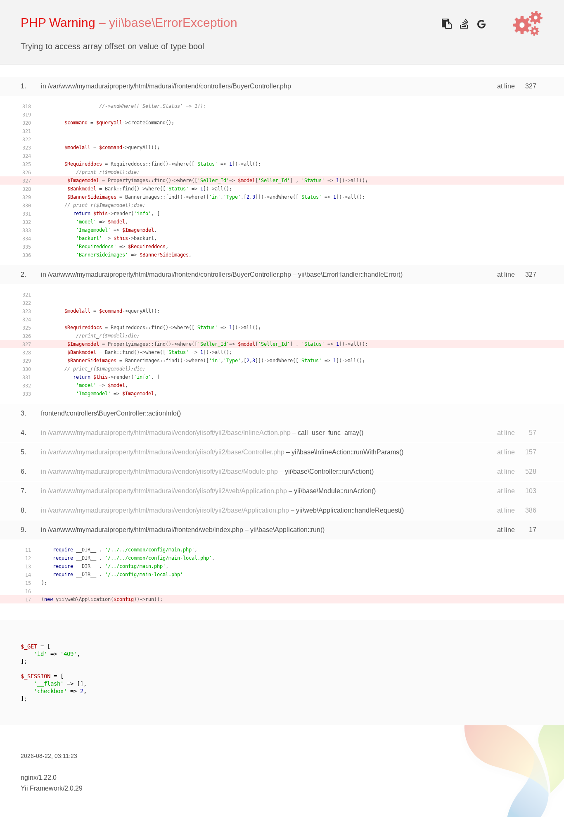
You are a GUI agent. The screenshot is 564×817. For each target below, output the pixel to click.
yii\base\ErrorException (173, 22)
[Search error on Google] (481, 24)
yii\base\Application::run (285, 529)
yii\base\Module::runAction (333, 490)
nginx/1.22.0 (39, 777)
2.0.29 (73, 788)
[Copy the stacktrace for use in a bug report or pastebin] (446, 24)
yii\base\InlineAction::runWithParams (345, 452)
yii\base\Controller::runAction (327, 471)
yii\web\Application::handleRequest (348, 510)
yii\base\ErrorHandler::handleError (348, 274)
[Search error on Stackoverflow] (464, 24)
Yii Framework (42, 788)
